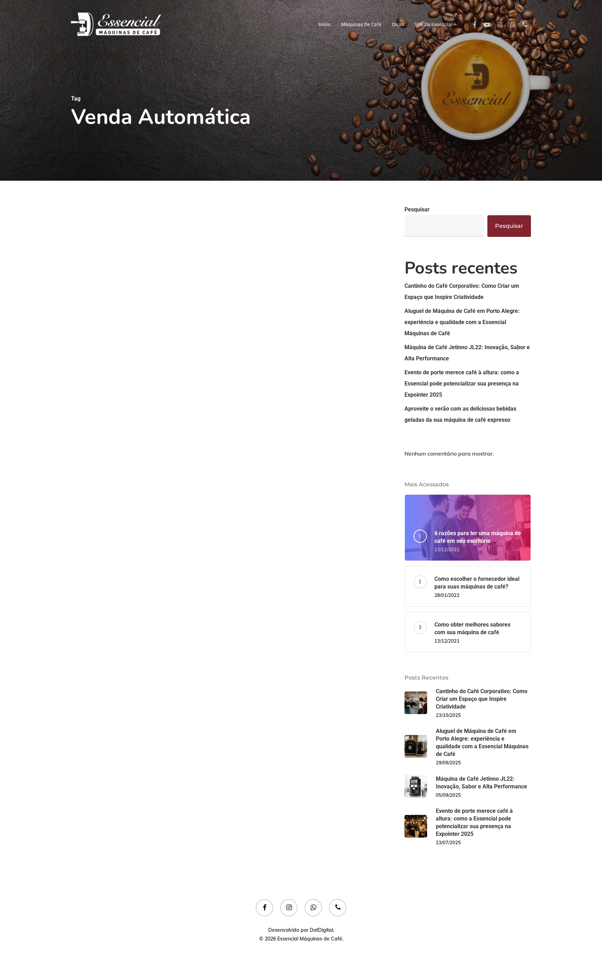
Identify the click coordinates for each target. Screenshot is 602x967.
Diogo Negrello (109, 570)
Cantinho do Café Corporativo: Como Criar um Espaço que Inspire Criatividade (461, 291)
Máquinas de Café (102, 473)
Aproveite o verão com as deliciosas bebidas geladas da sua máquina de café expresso (460, 414)
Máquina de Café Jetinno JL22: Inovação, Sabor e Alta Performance (467, 353)
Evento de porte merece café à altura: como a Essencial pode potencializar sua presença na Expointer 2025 (461, 383)
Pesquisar (417, 209)
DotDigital (321, 930)
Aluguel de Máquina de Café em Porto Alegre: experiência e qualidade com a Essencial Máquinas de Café (462, 322)
